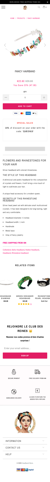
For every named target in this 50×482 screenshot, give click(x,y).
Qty (25, 92)
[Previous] (5, 45)
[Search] (40, 7)
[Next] (44, 45)
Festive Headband (32, 249)
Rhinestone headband (20, 253)
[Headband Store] (25, 8)
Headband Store (27, 463)
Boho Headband (18, 249)
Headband (7, 253)
